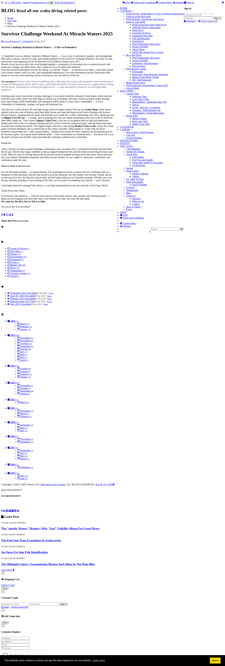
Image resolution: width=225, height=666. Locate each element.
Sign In (217, 18)
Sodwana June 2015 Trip (22, 301)
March (24, 324)
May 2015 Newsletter (20, 304)
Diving (15, 254)
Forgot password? (209, 21)
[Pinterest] (18, 510)
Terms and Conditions (144, 2)
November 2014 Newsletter (23, 293)
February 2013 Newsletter (23, 298)
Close (5, 588)
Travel (14, 276)
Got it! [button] (215, 660)
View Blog (6, 570)
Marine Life (17, 265)
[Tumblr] (12, 214)
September (26, 346)
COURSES (125, 11)
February (26, 326)
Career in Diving (19, 248)
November (26, 340)
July (23, 351)
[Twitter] (4, 214)
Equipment (16, 259)
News (14, 267)
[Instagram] (15, 510)
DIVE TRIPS (126, 91)
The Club (12, 20)
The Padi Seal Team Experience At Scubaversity (31, 540)
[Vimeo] (10, 510)
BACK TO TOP (104, 484)
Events (6, 41)
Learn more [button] (98, 660)
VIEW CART (8, 585)
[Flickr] (12, 510)
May (24, 357)
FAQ (128, 2)
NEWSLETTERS (129, 140)
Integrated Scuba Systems (53, 484)
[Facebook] (2, 214)
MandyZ (15, 41)
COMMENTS (28, 41)
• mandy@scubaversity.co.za (35, 2)
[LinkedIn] (10, 214)
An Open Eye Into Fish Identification (24, 552)
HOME (123, 8)
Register (191, 21)
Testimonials (17, 270)
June (24, 354)
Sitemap (179, 2)
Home (10, 18)
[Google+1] (7, 214)
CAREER (125, 129)
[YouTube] (7, 510)
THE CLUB (126, 146)
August (25, 349)
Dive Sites (16, 251)
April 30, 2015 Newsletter (22, 296)
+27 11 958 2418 (12, 2)
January (25, 329)
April (24, 360)
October (26, 343)
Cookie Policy (165, 2)
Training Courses (20, 273)
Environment (18, 256)
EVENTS (125, 143)
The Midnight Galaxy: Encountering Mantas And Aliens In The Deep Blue (48, 564)
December (26, 338)
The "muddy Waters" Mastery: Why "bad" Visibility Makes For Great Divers (50, 528)
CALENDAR (127, 127)
